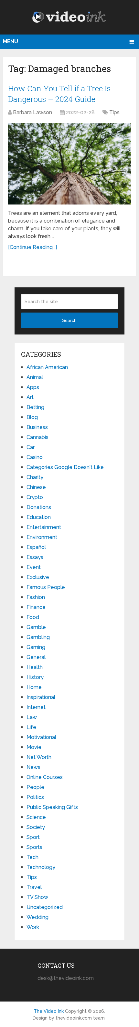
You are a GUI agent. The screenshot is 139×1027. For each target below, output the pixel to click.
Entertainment (44, 527)
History (35, 677)
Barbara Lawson (32, 112)
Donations (39, 507)
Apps (33, 387)
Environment (42, 537)
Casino (35, 457)
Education (39, 517)
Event (34, 567)
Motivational (41, 737)
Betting (35, 407)
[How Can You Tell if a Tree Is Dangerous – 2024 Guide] (69, 163)
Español (36, 547)
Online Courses (45, 777)
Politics (35, 797)
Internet (36, 707)
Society (36, 827)
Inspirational (41, 697)
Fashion (36, 597)
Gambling (38, 637)
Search (69, 320)
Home (34, 687)
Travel (34, 887)
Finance (36, 607)
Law (32, 717)
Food (33, 617)
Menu (10, 41)
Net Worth (39, 757)
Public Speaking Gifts (52, 807)
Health (35, 667)
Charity (35, 477)
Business (37, 427)
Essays (35, 557)
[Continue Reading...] (32, 247)
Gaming (36, 647)
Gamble (36, 627)
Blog (32, 417)
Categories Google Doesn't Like (65, 467)
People (35, 787)
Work (33, 927)
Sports (34, 847)
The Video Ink (49, 1011)
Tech (32, 857)
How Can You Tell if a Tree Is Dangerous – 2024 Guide (59, 94)
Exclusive (38, 577)
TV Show (37, 897)
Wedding (37, 917)
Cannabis (37, 437)
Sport (33, 837)
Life (31, 727)
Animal (35, 377)
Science (36, 817)
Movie (34, 747)
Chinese (36, 487)
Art (30, 397)
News (33, 767)
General (36, 657)
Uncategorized (45, 907)
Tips (114, 112)
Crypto (35, 497)
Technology (41, 867)
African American (47, 367)
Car (31, 447)
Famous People (46, 587)
